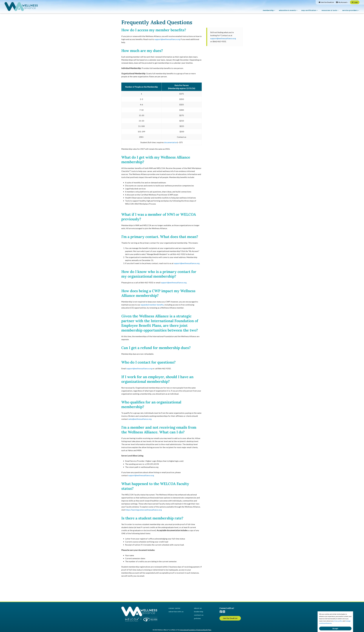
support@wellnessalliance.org (167, 39)
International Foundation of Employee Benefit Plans (195, 630)
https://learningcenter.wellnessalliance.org (143, 510)
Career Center (174, 608)
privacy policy (337, 621)
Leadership (198, 612)
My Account (342, 2)
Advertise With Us (176, 612)
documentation (170, 142)
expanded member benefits (152, 305)
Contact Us (198, 615)
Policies (197, 618)
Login (356, 2)
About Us (198, 608)
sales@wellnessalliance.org (139, 419)
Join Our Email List (327, 2)
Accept (335, 628)
